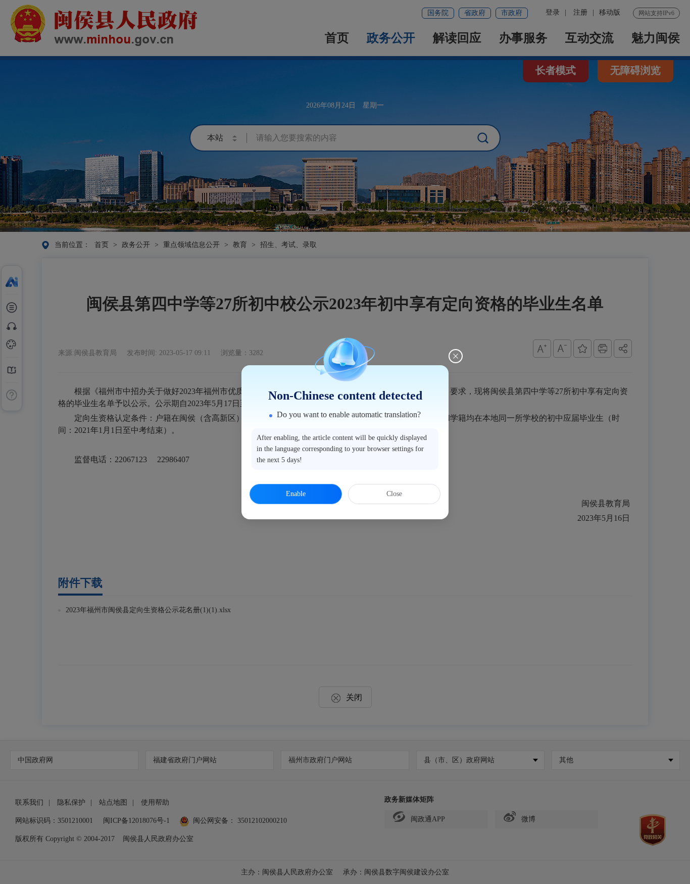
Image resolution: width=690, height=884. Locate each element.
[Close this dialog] (456, 356)
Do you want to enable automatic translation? (349, 414)
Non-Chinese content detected (345, 395)
